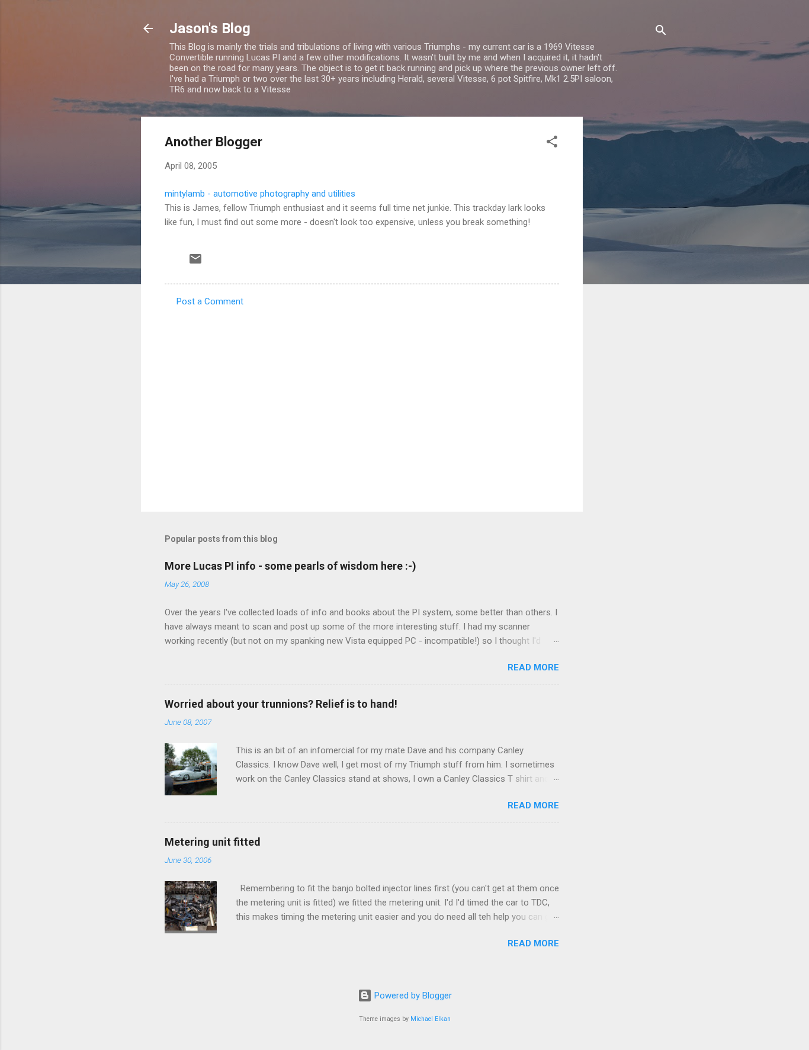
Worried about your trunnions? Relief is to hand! (281, 704)
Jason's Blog (210, 28)
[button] (552, 143)
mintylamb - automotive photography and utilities (260, 193)
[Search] (661, 32)
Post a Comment (209, 301)
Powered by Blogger (412, 995)
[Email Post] (195, 263)
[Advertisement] (630, 294)
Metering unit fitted (213, 842)
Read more (533, 667)
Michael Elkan (430, 1019)
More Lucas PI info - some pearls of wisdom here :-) (290, 566)
